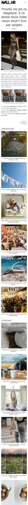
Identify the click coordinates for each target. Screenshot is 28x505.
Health (14, 29)
